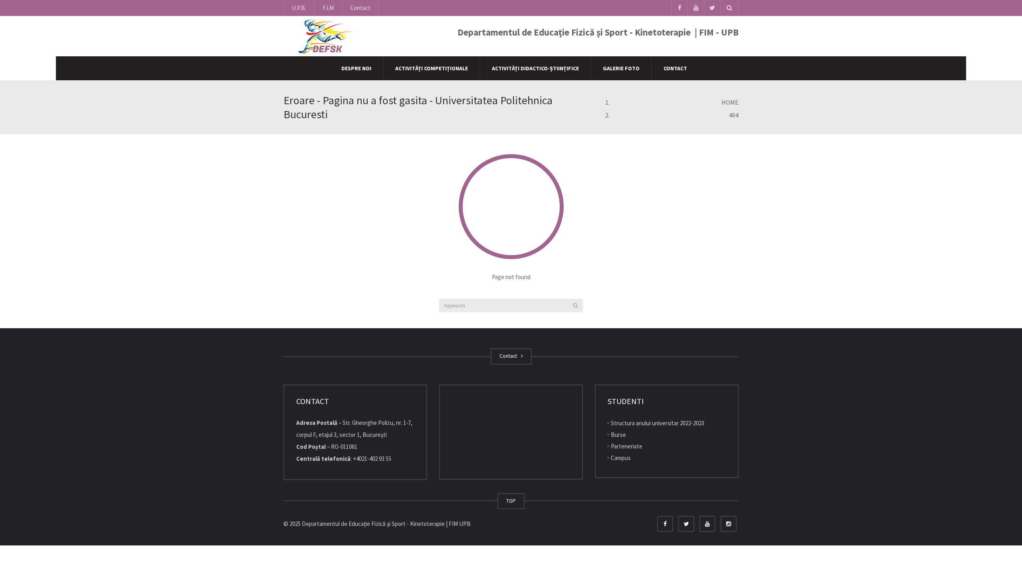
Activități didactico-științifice (535, 68)
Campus (621, 457)
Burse (618, 434)
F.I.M (328, 8)
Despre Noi (356, 68)
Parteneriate (626, 446)
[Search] (575, 305)
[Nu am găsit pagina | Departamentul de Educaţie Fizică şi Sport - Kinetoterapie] (323, 36)
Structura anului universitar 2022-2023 (657, 423)
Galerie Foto (621, 68)
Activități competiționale (431, 68)
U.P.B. (299, 8)
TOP (511, 501)
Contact (360, 8)
